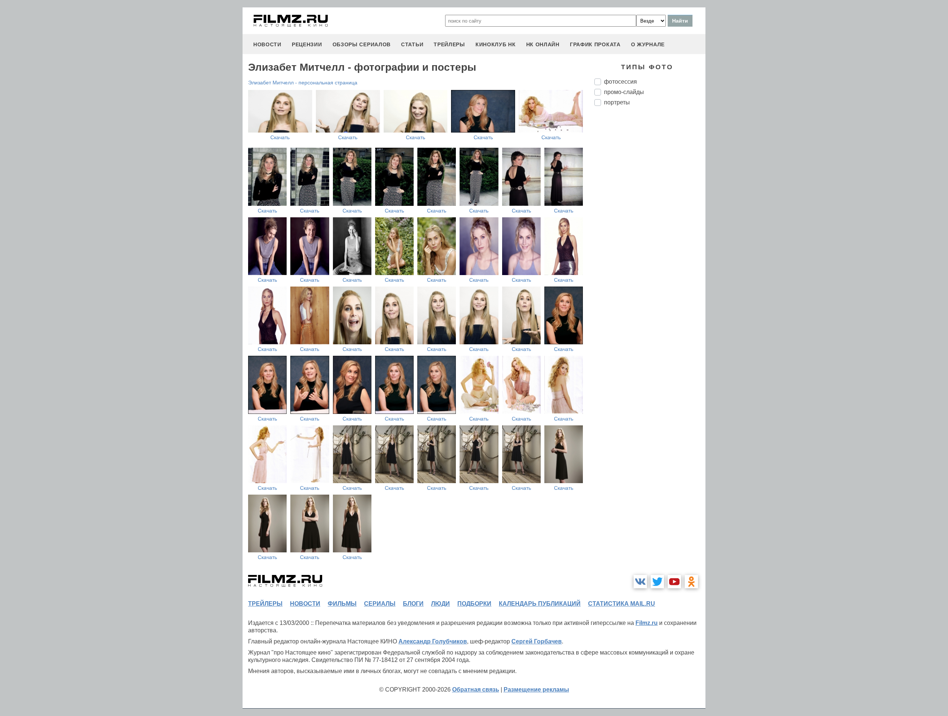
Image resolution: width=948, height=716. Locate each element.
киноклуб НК (495, 44)
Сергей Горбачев (536, 641)
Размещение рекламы (536, 689)
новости (267, 44)
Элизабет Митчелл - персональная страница (302, 83)
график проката (595, 44)
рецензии (307, 44)
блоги (413, 603)
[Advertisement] (649, 235)
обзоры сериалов (362, 44)
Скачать (280, 137)
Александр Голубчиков (432, 641)
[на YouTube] (674, 581)
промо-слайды (624, 92)
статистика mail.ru (621, 603)
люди (440, 603)
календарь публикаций (540, 603)
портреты (617, 102)
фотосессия (620, 81)
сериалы (379, 603)
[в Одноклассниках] (691, 581)
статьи (412, 44)
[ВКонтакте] (640, 581)
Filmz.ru (646, 623)
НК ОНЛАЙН (543, 44)
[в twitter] (657, 581)
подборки (474, 603)
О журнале (648, 44)
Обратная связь (475, 689)
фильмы (342, 603)
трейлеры (449, 44)
